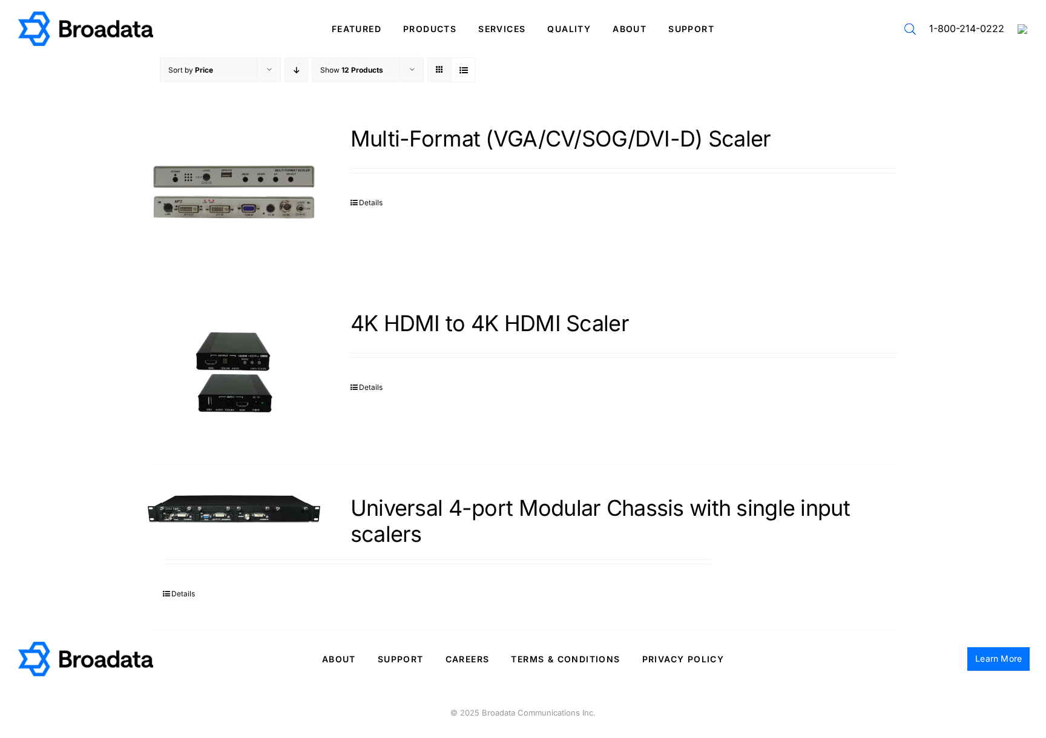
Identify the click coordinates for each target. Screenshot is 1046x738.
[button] (910, 29)
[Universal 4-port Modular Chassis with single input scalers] (234, 509)
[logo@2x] (85, 16)
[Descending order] (296, 70)
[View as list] (463, 70)
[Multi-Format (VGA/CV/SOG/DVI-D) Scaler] (234, 187)
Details (371, 202)
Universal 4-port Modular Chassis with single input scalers (600, 521)
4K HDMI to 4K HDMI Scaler (489, 323)
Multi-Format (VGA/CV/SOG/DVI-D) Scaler (560, 138)
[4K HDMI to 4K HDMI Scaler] (234, 372)
